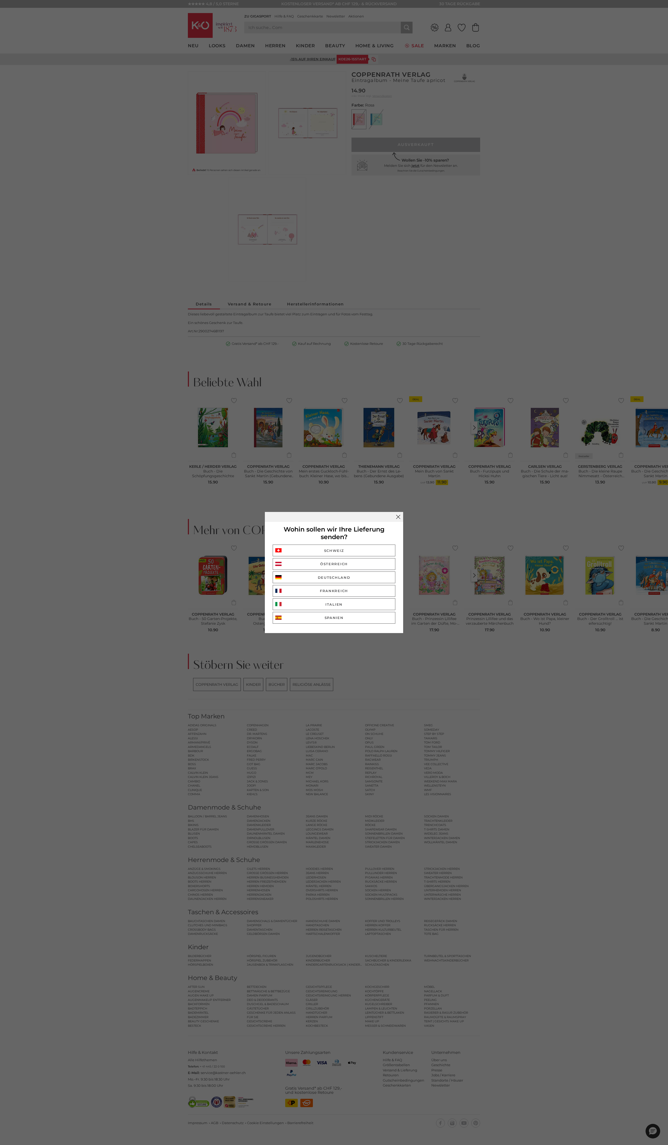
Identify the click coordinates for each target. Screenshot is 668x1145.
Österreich (334, 564)
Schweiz (334, 550)
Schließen (398, 517)
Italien (334, 604)
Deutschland (334, 577)
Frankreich (334, 591)
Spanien (334, 618)
